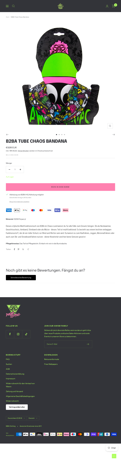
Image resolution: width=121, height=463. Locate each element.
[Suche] (13, 6)
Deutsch (32, 418)
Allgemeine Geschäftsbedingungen (20, 396)
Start (7, 17)
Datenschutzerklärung (15, 374)
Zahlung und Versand (14, 391)
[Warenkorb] (113, 6)
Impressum (10, 378)
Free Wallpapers (51, 364)
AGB (8, 369)
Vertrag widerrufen (17, 407)
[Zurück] (7, 135)
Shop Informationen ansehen (19, 202)
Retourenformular (51, 359)
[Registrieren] (88, 344)
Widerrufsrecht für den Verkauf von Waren (20, 385)
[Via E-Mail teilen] (28, 249)
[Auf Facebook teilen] (14, 249)
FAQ (7, 359)
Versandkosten (23, 151)
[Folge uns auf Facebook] (10, 334)
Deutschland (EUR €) (15, 418)
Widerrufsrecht (12, 401)
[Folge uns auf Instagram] (18, 334)
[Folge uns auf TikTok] (26, 334)
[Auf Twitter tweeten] (23, 249)
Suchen (9, 364)
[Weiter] (114, 135)
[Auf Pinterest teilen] (18, 249)
